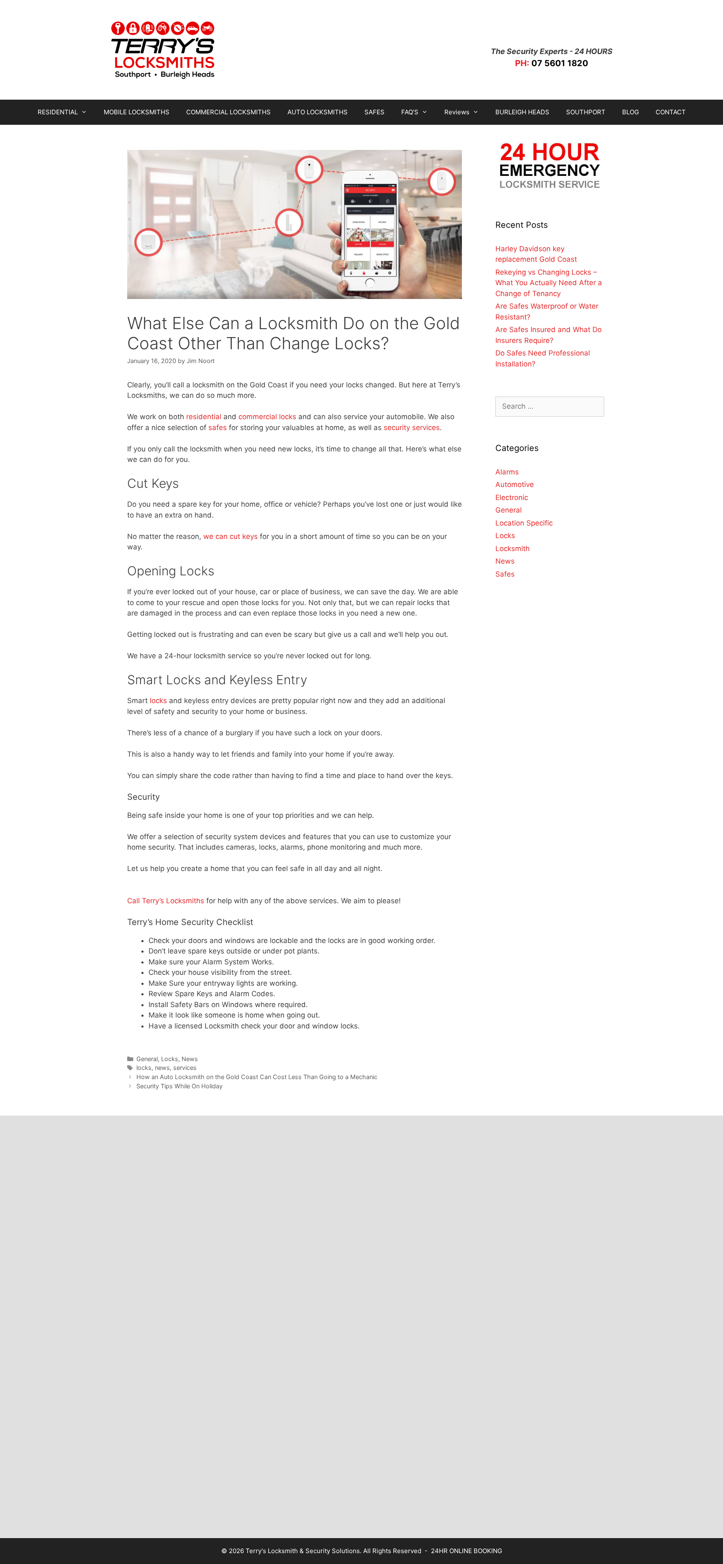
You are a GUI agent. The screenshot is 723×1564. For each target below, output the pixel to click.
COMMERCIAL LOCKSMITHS (228, 112)
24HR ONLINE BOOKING (466, 1551)
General (147, 1058)
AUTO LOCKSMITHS (317, 112)
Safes (505, 574)
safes (217, 427)
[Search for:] (549, 406)
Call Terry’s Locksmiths (165, 901)
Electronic (511, 497)
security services (412, 427)
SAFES (374, 112)
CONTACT (671, 112)
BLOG (630, 112)
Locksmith (512, 548)
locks (158, 700)
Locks (169, 1058)
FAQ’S (409, 112)
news (162, 1067)
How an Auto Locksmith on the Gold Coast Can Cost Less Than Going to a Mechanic (256, 1076)
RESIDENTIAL (58, 112)
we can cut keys (230, 536)
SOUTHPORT (585, 112)
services (185, 1067)
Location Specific (524, 523)
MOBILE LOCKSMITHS (136, 112)
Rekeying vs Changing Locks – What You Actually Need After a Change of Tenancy (548, 283)
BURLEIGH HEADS (522, 112)
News (190, 1058)
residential (203, 416)
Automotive (514, 484)
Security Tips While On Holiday (179, 1086)
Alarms (507, 472)
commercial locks (267, 416)
